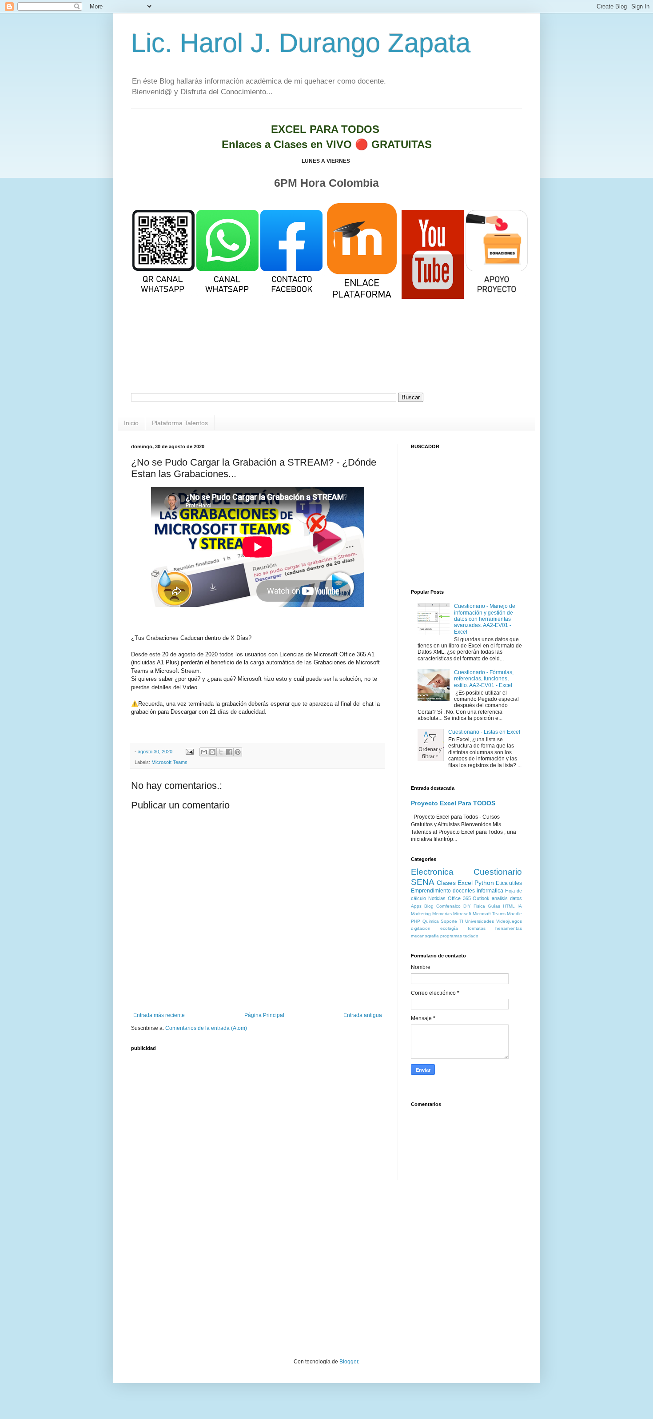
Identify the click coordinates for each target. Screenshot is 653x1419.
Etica (502, 883)
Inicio (131, 422)
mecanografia (425, 935)
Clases (446, 882)
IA (520, 906)
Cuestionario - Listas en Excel (484, 732)
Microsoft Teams (169, 762)
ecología (449, 928)
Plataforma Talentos (180, 422)
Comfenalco (448, 906)
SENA (422, 882)
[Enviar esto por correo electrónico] (203, 752)
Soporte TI (452, 921)
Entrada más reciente (159, 1015)
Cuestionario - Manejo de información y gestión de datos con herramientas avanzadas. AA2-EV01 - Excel (484, 619)
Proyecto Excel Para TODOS (453, 803)
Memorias (442, 913)
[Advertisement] (326, 358)
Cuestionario (498, 871)
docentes (464, 891)
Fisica (479, 906)
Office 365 (459, 898)
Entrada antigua (362, 1015)
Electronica (432, 871)
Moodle (514, 913)
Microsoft (462, 913)
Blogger (348, 1362)
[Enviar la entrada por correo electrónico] (189, 751)
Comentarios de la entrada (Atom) (206, 1028)
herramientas (508, 928)
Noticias (437, 898)
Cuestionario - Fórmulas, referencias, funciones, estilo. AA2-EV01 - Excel (484, 678)
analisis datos (507, 898)
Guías (494, 906)
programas (451, 935)
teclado (470, 935)
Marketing (421, 913)
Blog (429, 906)
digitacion (420, 928)
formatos (477, 928)
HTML (509, 906)
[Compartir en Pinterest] (237, 752)
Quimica (430, 921)
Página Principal (264, 1015)
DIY (467, 906)
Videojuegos (509, 921)
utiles (515, 883)
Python (484, 882)
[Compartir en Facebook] (229, 752)
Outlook (481, 898)
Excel (465, 882)
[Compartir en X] (220, 752)
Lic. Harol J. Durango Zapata (300, 43)
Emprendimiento (431, 891)
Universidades (479, 921)
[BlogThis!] (212, 752)
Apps (416, 906)
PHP (415, 921)
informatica (490, 891)
